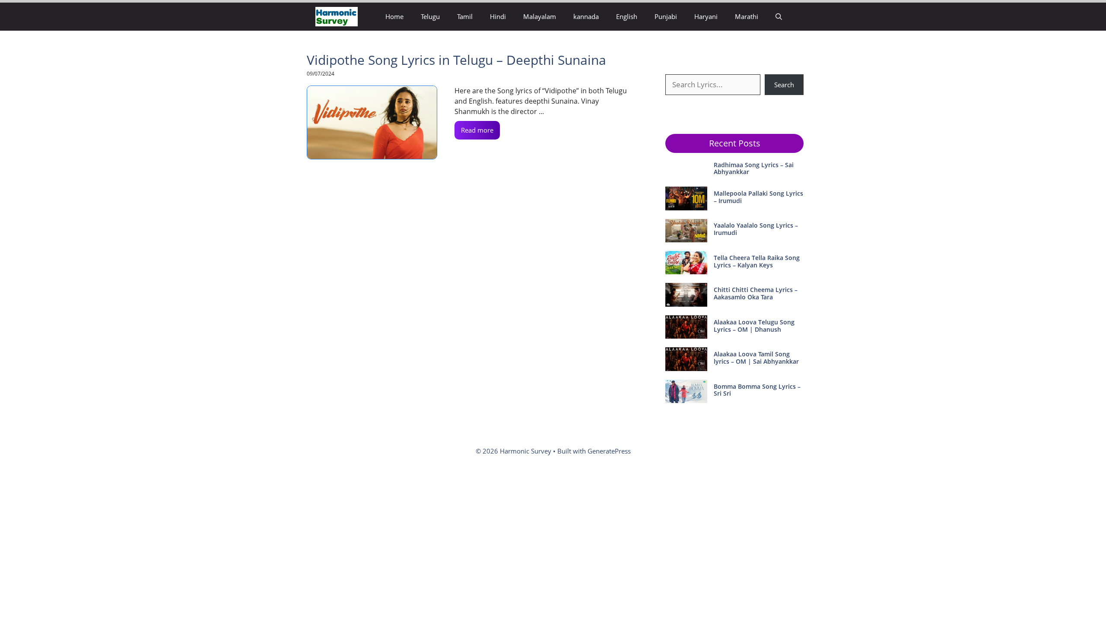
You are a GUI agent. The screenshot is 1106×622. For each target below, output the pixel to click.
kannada (586, 16)
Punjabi (666, 16)
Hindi (498, 16)
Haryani (706, 16)
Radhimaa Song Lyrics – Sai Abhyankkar (754, 168)
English (626, 16)
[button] (779, 17)
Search (784, 84)
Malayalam (539, 16)
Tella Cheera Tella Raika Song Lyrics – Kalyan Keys (757, 261)
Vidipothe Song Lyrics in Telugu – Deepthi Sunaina (456, 60)
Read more (477, 130)
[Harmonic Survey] (336, 17)
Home (394, 16)
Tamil (465, 16)
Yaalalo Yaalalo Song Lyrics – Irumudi (756, 229)
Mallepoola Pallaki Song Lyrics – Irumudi (758, 197)
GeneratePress (609, 451)
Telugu (430, 16)
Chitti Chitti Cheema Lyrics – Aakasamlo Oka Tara (756, 293)
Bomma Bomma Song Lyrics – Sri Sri (757, 390)
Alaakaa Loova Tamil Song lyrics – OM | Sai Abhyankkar (756, 357)
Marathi (746, 16)
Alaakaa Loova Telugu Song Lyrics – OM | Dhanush (754, 325)
